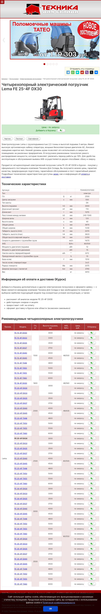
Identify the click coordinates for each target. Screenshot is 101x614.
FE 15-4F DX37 (20, 348)
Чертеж (7, 139)
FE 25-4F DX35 (20, 448)
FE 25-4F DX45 (20, 463)
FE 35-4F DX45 (20, 564)
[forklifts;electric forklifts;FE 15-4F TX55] (92, 373)
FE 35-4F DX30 (20, 539)
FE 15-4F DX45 (20, 358)
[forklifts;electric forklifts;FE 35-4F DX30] (92, 539)
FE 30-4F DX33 (20, 493)
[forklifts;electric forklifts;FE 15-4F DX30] (92, 333)
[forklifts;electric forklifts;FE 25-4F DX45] (92, 463)
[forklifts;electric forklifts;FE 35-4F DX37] (92, 554)
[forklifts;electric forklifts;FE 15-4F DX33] (92, 338)
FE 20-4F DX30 (20, 388)
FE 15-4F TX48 (20, 363)
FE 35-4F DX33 (20, 544)
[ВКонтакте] (96, 72)
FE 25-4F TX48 (20, 468)
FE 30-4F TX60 (20, 534)
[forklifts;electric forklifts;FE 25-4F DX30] (61, 130)
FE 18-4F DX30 (20, 383)
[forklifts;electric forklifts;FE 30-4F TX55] (92, 529)
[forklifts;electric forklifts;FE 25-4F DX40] (92, 458)
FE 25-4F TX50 (20, 473)
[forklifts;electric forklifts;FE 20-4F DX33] (92, 393)
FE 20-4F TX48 (20, 418)
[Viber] (87, 72)
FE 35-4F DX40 (20, 559)
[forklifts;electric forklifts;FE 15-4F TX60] (92, 378)
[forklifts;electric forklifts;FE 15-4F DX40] (92, 353)
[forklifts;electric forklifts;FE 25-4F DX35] (92, 448)
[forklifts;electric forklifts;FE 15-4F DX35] (92, 343)
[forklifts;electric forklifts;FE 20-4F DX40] (92, 408)
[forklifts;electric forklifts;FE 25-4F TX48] (92, 468)
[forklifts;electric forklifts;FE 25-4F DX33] (92, 443)
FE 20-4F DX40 (20, 408)
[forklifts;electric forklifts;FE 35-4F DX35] (92, 549)
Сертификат (33, 139)
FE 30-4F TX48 (20, 519)
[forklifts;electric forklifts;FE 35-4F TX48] (92, 569)
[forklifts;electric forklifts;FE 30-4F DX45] (92, 513)
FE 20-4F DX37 (20, 403)
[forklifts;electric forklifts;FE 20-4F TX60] (92, 433)
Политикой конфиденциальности (58, 602)
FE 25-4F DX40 (20, 458)
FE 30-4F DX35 (20, 499)
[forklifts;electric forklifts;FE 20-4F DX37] (92, 403)
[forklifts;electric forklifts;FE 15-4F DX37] (92, 348)
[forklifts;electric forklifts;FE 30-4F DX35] (92, 498)
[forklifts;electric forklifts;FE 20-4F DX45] (92, 413)
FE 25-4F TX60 (20, 483)
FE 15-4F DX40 (20, 353)
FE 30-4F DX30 (20, 489)
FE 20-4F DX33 (20, 393)
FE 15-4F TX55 (20, 373)
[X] (91, 72)
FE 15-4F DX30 (20, 333)
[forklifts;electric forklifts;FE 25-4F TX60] (92, 483)
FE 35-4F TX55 (20, 579)
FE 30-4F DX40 (20, 509)
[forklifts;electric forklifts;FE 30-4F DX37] (92, 503)
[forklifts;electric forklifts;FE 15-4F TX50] (92, 368)
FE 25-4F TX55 (20, 479)
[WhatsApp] (73, 72)
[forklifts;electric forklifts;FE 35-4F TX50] (92, 574)
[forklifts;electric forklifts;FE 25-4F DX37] (92, 453)
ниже (55, 174)
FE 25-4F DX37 (20, 453)
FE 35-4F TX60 (20, 584)
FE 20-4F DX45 (20, 413)
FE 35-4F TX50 (20, 574)
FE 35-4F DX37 (20, 554)
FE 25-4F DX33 (20, 443)
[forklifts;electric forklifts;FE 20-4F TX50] (92, 423)
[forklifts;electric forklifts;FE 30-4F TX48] (92, 519)
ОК (50, 609)
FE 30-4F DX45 (20, 514)
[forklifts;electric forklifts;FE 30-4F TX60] (92, 534)
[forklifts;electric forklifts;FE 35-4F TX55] (92, 579)
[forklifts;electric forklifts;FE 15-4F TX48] (92, 363)
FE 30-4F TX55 (20, 529)
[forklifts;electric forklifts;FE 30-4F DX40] (92, 509)
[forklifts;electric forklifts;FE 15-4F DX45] (92, 358)
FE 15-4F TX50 (20, 368)
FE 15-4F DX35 (20, 343)
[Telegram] (68, 72)
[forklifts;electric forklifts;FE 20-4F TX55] (92, 428)
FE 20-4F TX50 (20, 423)
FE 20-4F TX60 (20, 433)
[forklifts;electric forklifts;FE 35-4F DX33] (92, 544)
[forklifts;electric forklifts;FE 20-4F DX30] (92, 388)
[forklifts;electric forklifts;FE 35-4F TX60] (92, 584)
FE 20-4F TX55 (20, 428)
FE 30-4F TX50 (20, 524)
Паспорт (19, 139)
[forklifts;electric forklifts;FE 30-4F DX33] (92, 493)
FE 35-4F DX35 (20, 549)
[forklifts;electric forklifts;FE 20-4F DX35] (92, 398)
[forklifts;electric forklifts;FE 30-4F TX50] (92, 524)
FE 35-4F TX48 (20, 569)
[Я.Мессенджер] (77, 72)
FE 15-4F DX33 (20, 338)
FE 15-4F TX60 (20, 378)
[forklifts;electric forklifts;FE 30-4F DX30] (92, 488)
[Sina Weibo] (82, 72)
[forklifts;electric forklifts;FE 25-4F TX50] (92, 473)
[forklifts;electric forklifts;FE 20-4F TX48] (92, 418)
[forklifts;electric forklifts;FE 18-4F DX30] (92, 383)
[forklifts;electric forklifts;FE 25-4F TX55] (92, 478)
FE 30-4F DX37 (20, 504)
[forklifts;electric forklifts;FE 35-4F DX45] (92, 564)
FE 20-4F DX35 (20, 398)
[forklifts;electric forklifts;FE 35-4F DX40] (92, 559)
